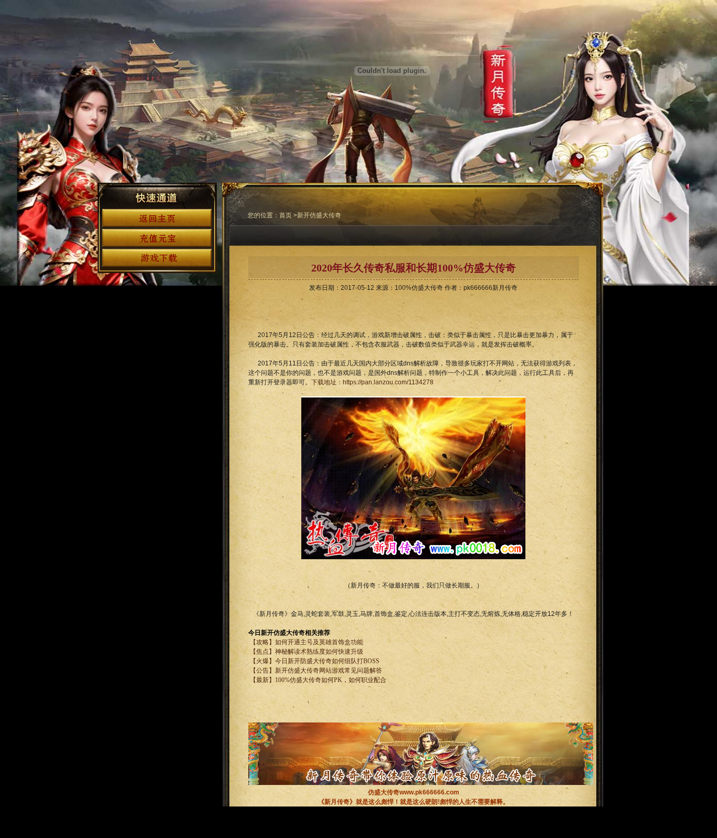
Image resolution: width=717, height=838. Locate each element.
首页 (285, 215)
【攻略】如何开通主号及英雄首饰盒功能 (306, 642)
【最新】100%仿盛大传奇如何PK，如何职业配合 (317, 680)
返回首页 (157, 218)
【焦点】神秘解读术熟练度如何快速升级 (306, 651)
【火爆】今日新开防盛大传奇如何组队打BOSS (314, 661)
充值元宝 (157, 238)
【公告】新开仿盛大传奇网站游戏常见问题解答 (315, 670)
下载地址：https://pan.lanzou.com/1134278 (372, 382)
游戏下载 (157, 258)
